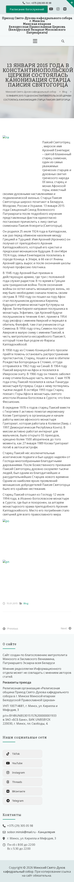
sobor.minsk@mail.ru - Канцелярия (31, 832)
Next (64, 628)
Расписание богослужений (27, 9)
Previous (12, 628)
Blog (26, 603)
